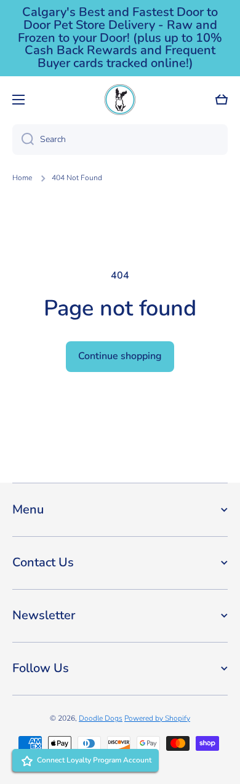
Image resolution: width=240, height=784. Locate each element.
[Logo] (120, 99)
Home (22, 178)
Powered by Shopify (157, 718)
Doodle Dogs (100, 718)
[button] (221, 99)
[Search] (23, 139)
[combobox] (120, 139)
